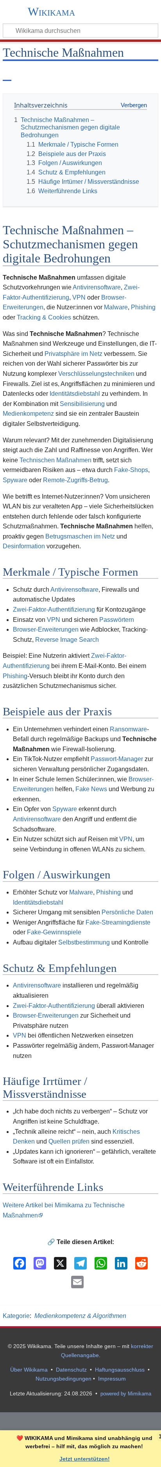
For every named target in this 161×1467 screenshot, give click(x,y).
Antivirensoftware (97, 287)
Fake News (91, 789)
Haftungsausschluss (120, 1369)
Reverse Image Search (67, 639)
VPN (79, 297)
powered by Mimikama (125, 1394)
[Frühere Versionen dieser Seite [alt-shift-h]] (133, 74)
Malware (116, 307)
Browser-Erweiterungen (46, 629)
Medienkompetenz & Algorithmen (80, 1316)
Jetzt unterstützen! (84, 1459)
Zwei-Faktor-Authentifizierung (54, 609)
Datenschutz (71, 1369)
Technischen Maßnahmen (55, 460)
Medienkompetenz (28, 413)
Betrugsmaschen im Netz (80, 536)
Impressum (112, 1378)
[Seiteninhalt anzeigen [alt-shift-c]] (7, 74)
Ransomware (128, 729)
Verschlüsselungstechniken (96, 373)
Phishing (143, 307)
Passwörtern (116, 619)
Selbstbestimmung (84, 942)
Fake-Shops (131, 470)
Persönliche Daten (127, 912)
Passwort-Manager (117, 759)
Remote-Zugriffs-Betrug (75, 480)
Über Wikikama (29, 1369)
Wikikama (51, 12)
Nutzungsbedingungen (63, 1378)
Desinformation (24, 546)
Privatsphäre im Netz (73, 353)
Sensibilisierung (82, 403)
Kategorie (16, 1316)
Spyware (15, 480)
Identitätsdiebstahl (75, 393)
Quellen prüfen (68, 1141)
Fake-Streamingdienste (118, 922)
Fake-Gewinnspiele (54, 932)
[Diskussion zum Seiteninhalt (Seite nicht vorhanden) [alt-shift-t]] (25, 74)
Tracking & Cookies (44, 317)
